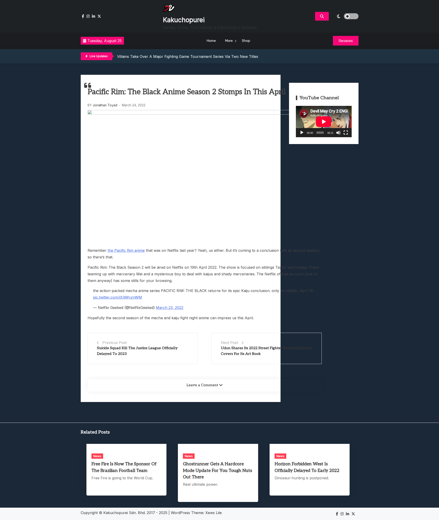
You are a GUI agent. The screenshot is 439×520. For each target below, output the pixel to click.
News (97, 456)
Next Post (229, 342)
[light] (345, 16)
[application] (324, 121)
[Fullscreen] (345, 132)
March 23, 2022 (169, 307)
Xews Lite (213, 512)
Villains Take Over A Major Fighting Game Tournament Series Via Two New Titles (187, 56)
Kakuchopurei (184, 20)
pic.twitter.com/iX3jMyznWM (117, 297)
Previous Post (114, 342)
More (229, 41)
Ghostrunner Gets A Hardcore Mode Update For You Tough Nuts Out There (217, 470)
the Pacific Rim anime (126, 250)
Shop (246, 41)
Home (211, 41)
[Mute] (338, 132)
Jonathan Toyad (105, 105)
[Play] (302, 132)
